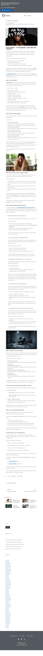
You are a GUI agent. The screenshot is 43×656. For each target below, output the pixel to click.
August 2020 (8, 619)
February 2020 (8, 622)
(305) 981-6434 (12, 7)
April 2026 (7, 560)
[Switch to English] (28, 15)
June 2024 (7, 574)
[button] (25, 15)
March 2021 (7, 612)
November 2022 (8, 599)
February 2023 (8, 595)
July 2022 (7, 602)
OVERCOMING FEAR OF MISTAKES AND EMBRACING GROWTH (33, 507)
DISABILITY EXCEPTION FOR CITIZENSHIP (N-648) (13, 548)
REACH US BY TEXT (7, 10)
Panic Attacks (21, 24)
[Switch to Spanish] (30, 15)
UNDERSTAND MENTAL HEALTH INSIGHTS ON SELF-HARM (33, 501)
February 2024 (8, 580)
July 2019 (7, 624)
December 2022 (8, 598)
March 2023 (7, 594)
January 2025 (8, 567)
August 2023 (8, 588)
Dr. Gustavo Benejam (10, 22)
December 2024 (8, 569)
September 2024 (8, 573)
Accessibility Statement (14, 635)
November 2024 (8, 570)
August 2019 (8, 623)
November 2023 (8, 584)
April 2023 (7, 592)
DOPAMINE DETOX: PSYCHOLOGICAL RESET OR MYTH (14, 546)
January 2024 (8, 581)
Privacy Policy (22, 635)
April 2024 (7, 577)
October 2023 (8, 585)
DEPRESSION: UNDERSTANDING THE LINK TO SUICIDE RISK (16, 507)
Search (7, 523)
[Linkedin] (18, 639)
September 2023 (8, 587)
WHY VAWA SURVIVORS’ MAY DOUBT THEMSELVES (13, 542)
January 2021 (8, 613)
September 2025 (8, 566)
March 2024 (7, 578)
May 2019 (7, 626)
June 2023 (7, 591)
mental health (13, 476)
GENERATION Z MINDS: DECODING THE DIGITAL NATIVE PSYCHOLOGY (16, 501)
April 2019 (7, 627)
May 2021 (7, 609)
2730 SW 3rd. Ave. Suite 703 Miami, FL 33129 (12, 2)
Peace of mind (19, 476)
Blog (9, 476)
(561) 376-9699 (6, 7)
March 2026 (7, 562)
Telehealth (25, 24)
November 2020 (8, 615)
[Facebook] (21, 639)
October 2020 (8, 616)
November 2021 (8, 606)
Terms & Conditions (29, 635)
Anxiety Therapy (9, 24)
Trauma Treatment (31, 24)
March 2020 (7, 620)
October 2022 (8, 601)
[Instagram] (24, 639)
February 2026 (8, 563)
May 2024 (7, 576)
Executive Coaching (15, 24)
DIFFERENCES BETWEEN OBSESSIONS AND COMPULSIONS (15, 544)
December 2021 (8, 605)
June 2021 (7, 608)
